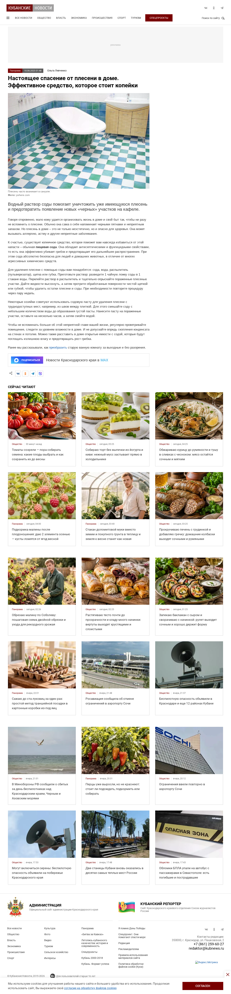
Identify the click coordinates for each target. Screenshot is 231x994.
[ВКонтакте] (18, 373)
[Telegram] (33, 373)
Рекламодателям (128, 949)
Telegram (222, 8)
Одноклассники (214, 8)
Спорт (121, 17)
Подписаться (30, 360)
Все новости (23, 17)
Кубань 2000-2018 (92, 957)
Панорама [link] (17, 524)
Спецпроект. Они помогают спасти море (131, 936)
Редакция (124, 943)
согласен (202, 986)
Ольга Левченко (57, 70)
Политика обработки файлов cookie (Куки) (130, 965)
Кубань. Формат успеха (95, 963)
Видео (47, 940)
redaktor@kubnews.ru (206, 948)
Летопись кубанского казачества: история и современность (94, 943)
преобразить (58, 347)
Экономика (79, 17)
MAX (104, 360)
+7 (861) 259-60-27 (209, 944)
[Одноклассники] (25, 373)
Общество (44, 17)
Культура (49, 928)
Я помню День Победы (131, 928)
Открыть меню (8, 18)
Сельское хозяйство (56, 952)
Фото (47, 934)
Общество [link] (17, 444)
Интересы (50, 958)
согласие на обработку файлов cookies (90, 988)
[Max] (40, 373)
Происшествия (102, 17)
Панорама (15, 70)
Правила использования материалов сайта (133, 956)
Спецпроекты (159, 17)
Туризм (136, 17)
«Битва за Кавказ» (92, 934)
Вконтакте (205, 8)
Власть (61, 17)
